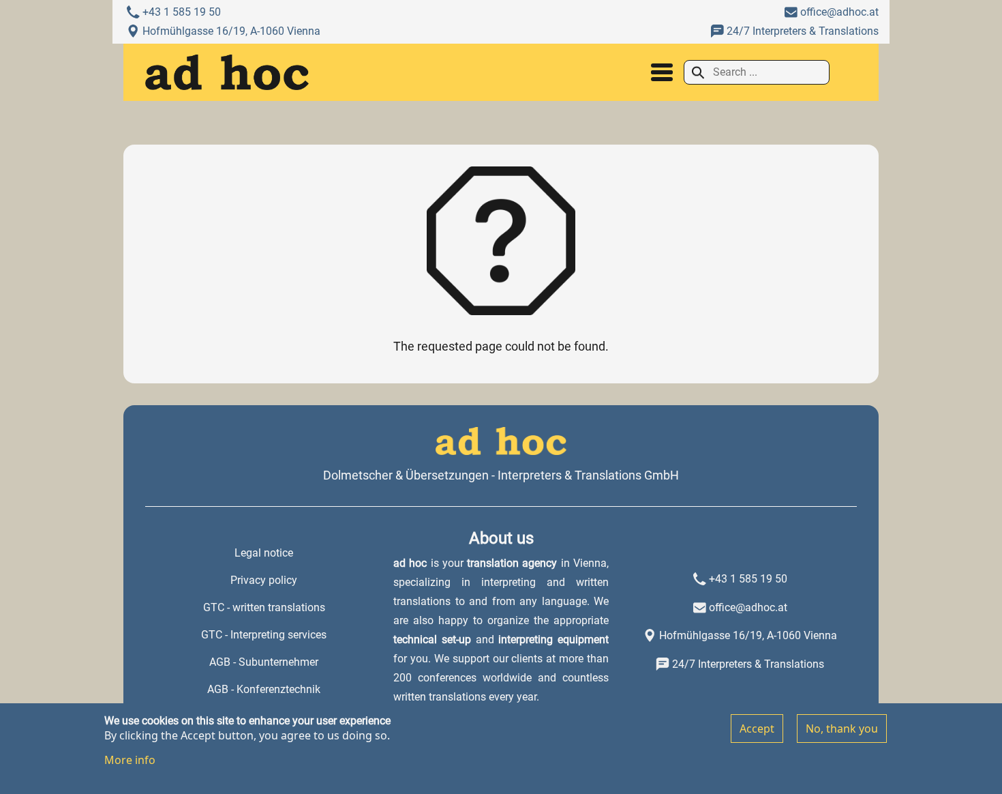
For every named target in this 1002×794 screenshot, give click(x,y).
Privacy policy (263, 580)
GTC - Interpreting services (264, 634)
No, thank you (842, 728)
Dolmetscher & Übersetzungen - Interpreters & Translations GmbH (501, 475)
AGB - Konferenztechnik (263, 689)
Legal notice (263, 552)
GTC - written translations (264, 607)
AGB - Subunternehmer (263, 662)
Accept (757, 728)
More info (129, 759)
